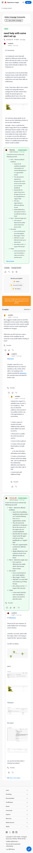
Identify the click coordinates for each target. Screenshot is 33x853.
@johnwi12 (10, 359)
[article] (16, 333)
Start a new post (18, 301)
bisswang (12, 150)
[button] (9, 40)
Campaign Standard (7, 8)
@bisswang (23, 373)
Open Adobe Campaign (15, 20)
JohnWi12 (10, 315)
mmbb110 (10, 43)
